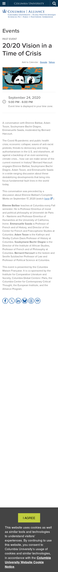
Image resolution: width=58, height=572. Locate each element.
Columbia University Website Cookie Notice (28, 562)
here (46, 198)
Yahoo (52, 62)
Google (43, 62)
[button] (4, 3)
